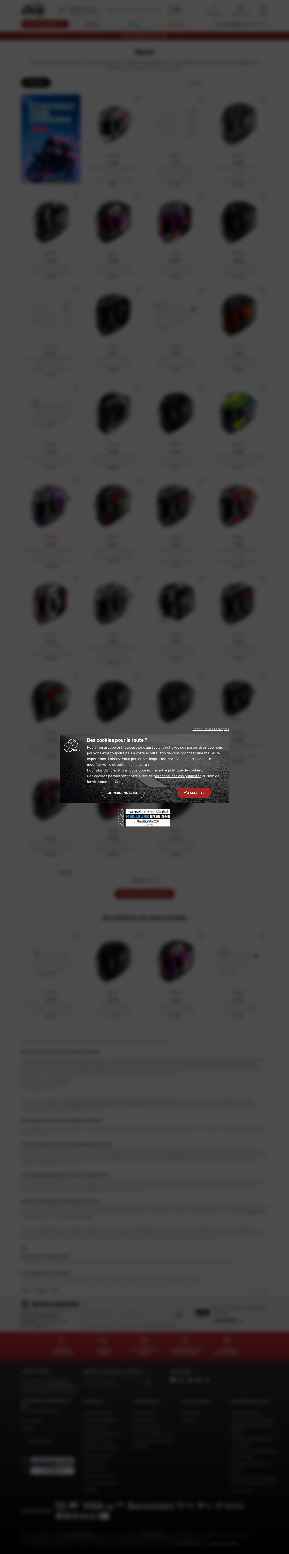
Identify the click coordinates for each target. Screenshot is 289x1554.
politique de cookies (185, 770)
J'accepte (196, 793)
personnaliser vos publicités (177, 775)
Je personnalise (123, 793)
